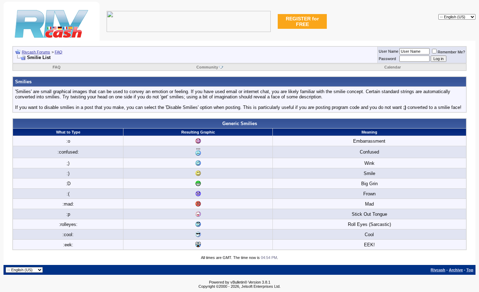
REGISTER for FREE (302, 21)
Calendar (392, 67)
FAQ (58, 52)
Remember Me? (451, 52)
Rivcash (438, 270)
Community (207, 67)
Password (387, 59)
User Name (388, 51)
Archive (456, 270)
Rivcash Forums (36, 52)
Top (469, 270)
